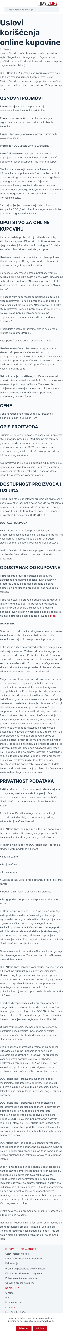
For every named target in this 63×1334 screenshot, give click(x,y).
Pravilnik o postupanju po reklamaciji (25, 1268)
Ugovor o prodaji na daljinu (19, 1282)
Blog (7, 1297)
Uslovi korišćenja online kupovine (23, 1258)
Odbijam (40, 1328)
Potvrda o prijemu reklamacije (21, 1278)
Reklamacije (11, 1263)
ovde (52, 615)
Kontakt (11, 1307)
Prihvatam (23, 1328)
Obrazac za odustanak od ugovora (23, 1273)
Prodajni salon (13, 1302)
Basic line (12, 1288)
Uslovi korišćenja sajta (17, 1253)
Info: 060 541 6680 (15, 1312)
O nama (9, 1292)
